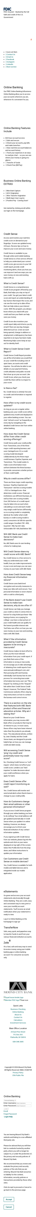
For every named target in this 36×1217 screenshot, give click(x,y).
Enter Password (10, 1106)
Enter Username (10, 1103)
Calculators (18, 1020)
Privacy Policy (18, 1073)
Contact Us (18, 1017)
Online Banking (18, 1012)
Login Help (10, 106)
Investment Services (18, 1023)
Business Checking (18, 1009)
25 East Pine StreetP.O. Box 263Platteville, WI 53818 (18, 1034)
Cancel (9, 1207)
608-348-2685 (18, 1042)
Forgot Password (10, 1114)
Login (8, 45)
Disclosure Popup (13, 1048)
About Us (18, 1015)
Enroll (6, 1111)
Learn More (11, 964)
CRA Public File (18, 1075)
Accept (9, 1199)
